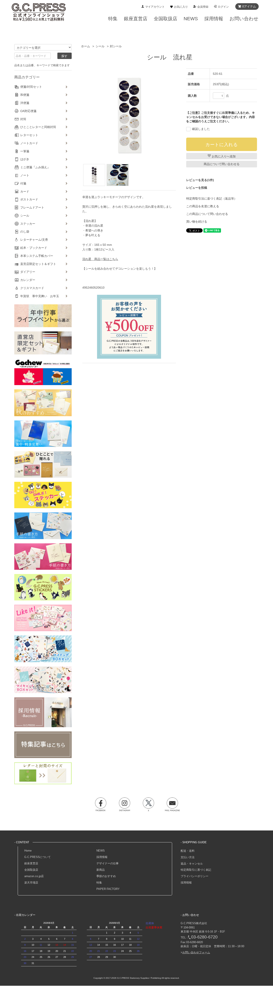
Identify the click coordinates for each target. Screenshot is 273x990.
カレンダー (27, 280)
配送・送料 (188, 850)
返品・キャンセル (192, 863)
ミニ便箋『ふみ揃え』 (35, 167)
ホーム (85, 46)
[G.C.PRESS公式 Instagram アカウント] (124, 804)
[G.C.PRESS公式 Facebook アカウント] (101, 804)
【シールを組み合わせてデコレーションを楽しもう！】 (119, 268)
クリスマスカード (32, 288)
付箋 (23, 183)
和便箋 (24, 94)
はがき (24, 159)
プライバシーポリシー (194, 876)
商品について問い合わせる (222, 164)
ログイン (223, 6)
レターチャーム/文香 (34, 239)
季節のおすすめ (106, 876)
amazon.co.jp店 (34, 876)
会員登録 (202, 6)
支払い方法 (188, 857)
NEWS (100, 850)
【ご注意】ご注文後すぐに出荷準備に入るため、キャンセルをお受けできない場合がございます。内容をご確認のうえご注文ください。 (220, 117)
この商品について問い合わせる (207, 214)
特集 (99, 882)
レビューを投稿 (196, 187)
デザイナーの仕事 (107, 863)
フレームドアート (32, 207)
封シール (116, 46)
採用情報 (101, 857)
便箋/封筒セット (31, 86)
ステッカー (27, 223)
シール (100, 46)
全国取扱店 (31, 869)
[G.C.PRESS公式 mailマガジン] (172, 804)
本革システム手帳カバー (36, 256)
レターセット (29, 135)
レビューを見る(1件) (200, 180)
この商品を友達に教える (202, 206)
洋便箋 (24, 103)
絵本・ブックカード (33, 247)
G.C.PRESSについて (37, 857)
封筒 (23, 119)
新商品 (100, 869)
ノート (24, 175)
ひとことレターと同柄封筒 (38, 127)
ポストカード (29, 199)
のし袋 (24, 231)
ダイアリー (27, 271)
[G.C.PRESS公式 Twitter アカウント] (148, 804)
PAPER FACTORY (108, 889)
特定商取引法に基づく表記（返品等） (211, 198)
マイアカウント (155, 6)
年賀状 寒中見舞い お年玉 (39, 296)
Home (28, 850)
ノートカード (29, 143)
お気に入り (181, 6)
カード (24, 191)
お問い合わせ (243, 18)
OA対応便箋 (28, 111)
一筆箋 (24, 151)
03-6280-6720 (204, 937)
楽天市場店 (31, 882)
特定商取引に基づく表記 (196, 869)
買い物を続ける (196, 221)
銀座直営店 (31, 863)
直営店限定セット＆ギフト (38, 264)
